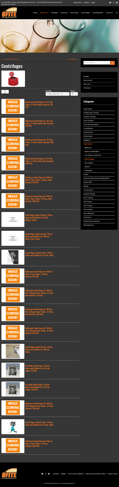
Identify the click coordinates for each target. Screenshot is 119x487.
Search (116, 12)
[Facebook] (110, 2)
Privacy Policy (113, 474)
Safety (85, 174)
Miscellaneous (88, 225)
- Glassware (87, 170)
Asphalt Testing (89, 194)
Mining (85, 186)
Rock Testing (88, 198)
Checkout (87, 88)
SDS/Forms (85, 13)
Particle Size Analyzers (91, 221)
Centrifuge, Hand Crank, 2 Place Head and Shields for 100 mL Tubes (38, 349)
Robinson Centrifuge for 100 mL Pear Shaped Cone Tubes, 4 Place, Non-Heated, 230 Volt (39, 312)
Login (93, 2)
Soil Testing (87, 202)
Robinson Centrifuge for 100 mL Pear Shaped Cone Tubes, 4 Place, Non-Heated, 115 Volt (39, 293)
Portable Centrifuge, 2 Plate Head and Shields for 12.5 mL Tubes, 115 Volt (37, 387)
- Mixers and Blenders (91, 151)
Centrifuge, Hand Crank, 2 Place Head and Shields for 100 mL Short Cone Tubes (38, 236)
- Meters (86, 167)
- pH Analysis (88, 163)
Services (64, 13)
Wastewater (88, 136)
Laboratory (88, 144)
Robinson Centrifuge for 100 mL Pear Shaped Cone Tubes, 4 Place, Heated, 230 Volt (39, 406)
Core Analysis (88, 121)
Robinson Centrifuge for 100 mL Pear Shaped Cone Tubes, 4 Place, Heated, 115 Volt (39, 330)
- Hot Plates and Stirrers (92, 155)
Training (54, 13)
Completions (88, 128)
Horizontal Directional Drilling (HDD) (96, 178)
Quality (63, 474)
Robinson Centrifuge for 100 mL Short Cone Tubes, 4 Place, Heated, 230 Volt (38, 443)
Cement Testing (89, 117)
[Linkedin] (117, 2)
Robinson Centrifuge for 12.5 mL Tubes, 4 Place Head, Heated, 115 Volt (39, 104)
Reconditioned (88, 213)
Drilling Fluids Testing (91, 113)
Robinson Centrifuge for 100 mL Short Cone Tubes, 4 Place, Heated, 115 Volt (38, 274)
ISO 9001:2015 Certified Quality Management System (18, 2)
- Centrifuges (88, 159)
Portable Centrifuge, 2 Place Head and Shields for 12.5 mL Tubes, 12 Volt (37, 368)
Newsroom (78, 2)
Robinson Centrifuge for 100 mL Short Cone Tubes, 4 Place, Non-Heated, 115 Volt (38, 180)
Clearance (87, 217)
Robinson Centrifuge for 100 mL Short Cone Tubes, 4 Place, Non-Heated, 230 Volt (38, 199)
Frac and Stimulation (91, 124)
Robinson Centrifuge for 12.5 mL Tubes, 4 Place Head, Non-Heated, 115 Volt (39, 123)
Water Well (87, 182)
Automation (87, 109)
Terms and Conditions (76, 474)
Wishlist (86, 76)
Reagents (86, 140)
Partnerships (98, 13)
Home (35, 13)
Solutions (74, 13)
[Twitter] (113, 2)
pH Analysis (72, 59)
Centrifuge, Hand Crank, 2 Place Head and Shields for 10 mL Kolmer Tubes (38, 217)
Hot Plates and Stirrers (11, 59)
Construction (88, 190)
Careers (86, 2)
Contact (109, 13)
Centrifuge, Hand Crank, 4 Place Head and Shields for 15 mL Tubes (39, 254)
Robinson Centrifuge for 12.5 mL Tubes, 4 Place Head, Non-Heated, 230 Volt (39, 161)
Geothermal (88, 132)
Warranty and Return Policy (96, 474)
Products (44, 13)
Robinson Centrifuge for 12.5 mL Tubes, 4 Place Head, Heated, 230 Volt (39, 142)
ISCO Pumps (87, 206)
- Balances (87, 148)
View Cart (87, 84)
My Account (87, 80)
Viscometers (88, 209)
